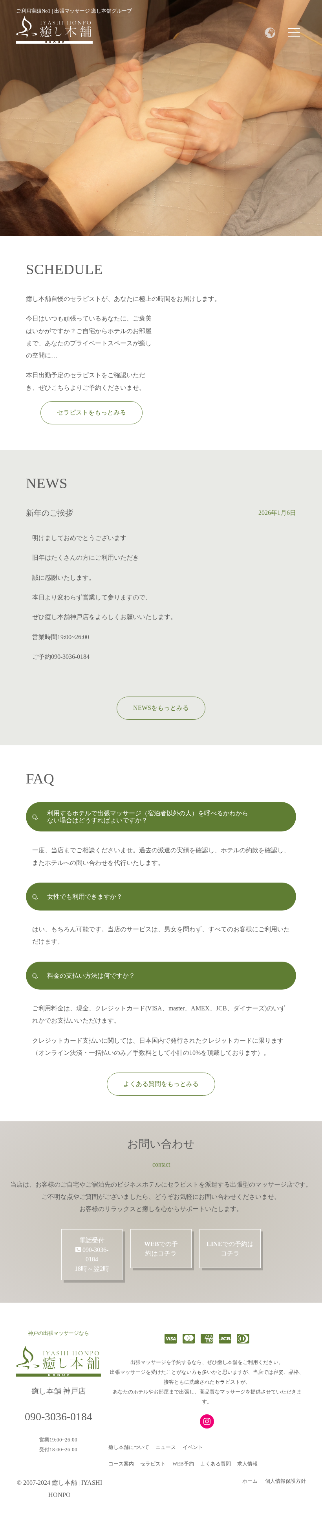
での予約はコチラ (161, 1249)
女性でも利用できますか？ (85, 896)
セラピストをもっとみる (91, 412)
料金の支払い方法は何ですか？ (91, 975)
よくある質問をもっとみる (161, 1083)
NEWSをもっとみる (161, 707)
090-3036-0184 (58, 1416)
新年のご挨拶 (49, 513)
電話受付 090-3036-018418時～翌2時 (92, 1254)
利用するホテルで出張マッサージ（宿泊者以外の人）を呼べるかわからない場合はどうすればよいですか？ (147, 817)
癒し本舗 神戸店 (58, 1391)
